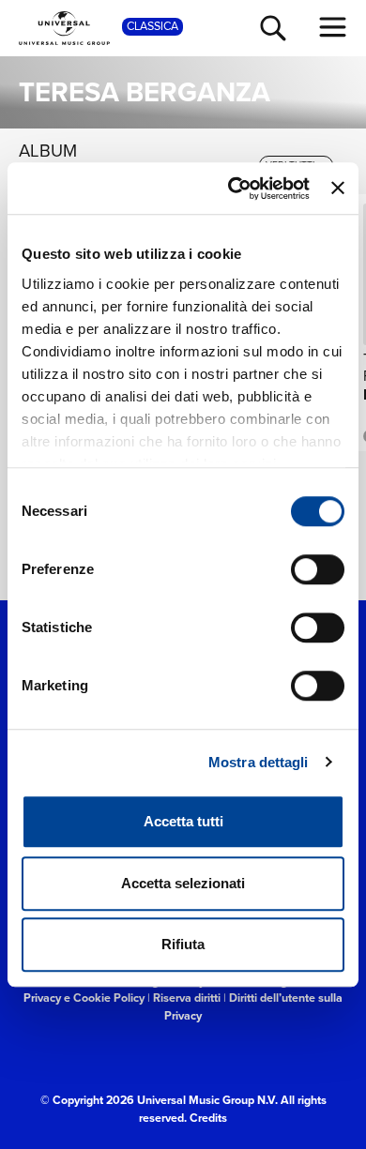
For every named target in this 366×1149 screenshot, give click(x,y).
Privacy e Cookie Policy (84, 998)
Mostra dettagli (258, 762)
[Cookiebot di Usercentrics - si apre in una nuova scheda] (233, 188)
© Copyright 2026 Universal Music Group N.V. (159, 1100)
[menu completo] (333, 27)
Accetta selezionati (183, 883)
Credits (208, 1118)
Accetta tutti (183, 821)
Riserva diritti (187, 998)
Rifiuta (183, 944)
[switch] (317, 569)
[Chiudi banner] (337, 188)
